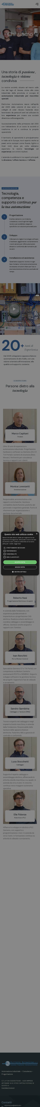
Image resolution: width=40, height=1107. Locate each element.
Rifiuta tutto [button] (20, 567)
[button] (20, 572)
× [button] (36, 534)
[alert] (20, 553)
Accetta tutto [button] (20, 562)
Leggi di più (17, 544)
